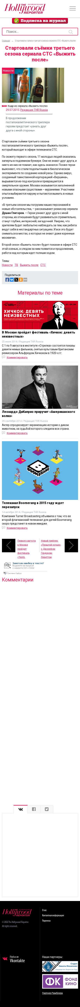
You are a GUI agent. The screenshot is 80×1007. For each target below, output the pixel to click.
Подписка (46, 920)
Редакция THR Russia (34, 109)
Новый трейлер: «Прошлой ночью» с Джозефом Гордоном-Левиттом (51, 545)
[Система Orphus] (25, 574)
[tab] (21, 809)
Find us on (17, 959)
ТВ (16, 265)
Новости (7, 265)
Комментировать (17, 357)
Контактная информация (53, 915)
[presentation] (20, 809)
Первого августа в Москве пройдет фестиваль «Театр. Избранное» (26, 545)
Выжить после (29, 265)
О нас (44, 910)
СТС (43, 265)
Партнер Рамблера (52, 993)
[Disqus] (40, 636)
